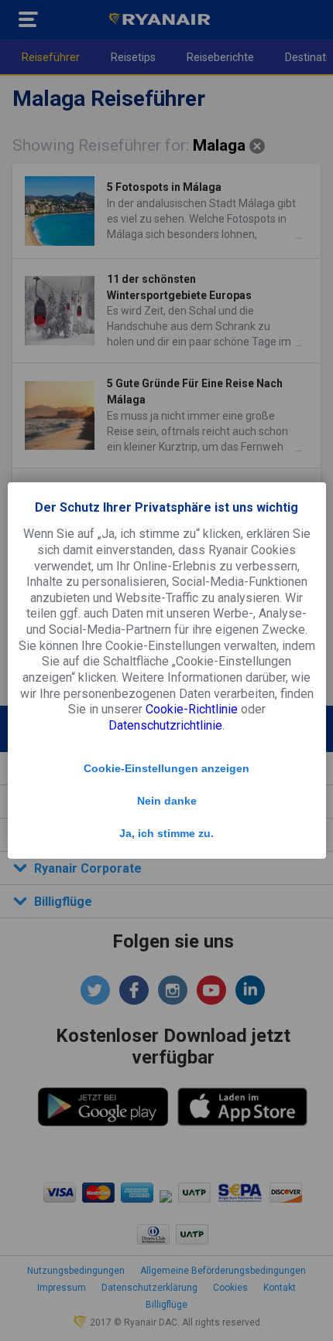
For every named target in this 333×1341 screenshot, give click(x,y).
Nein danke (167, 801)
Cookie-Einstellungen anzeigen (166, 768)
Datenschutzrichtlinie (165, 725)
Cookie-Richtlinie (192, 709)
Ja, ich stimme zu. (166, 833)
